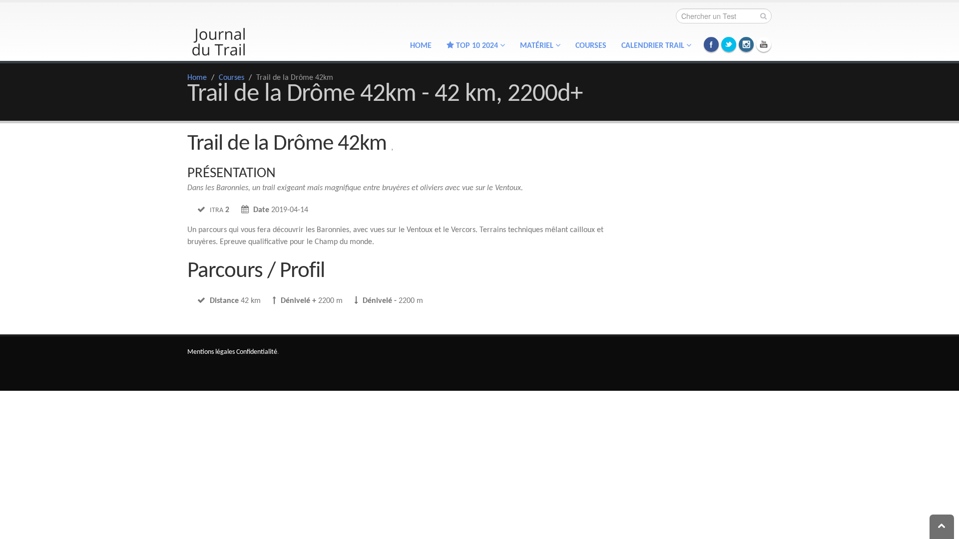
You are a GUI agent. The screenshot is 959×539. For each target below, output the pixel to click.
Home (421, 46)
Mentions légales (211, 352)
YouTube (763, 44)
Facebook (711, 44)
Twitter (728, 44)
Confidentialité (256, 352)
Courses (590, 46)
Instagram (746, 44)
